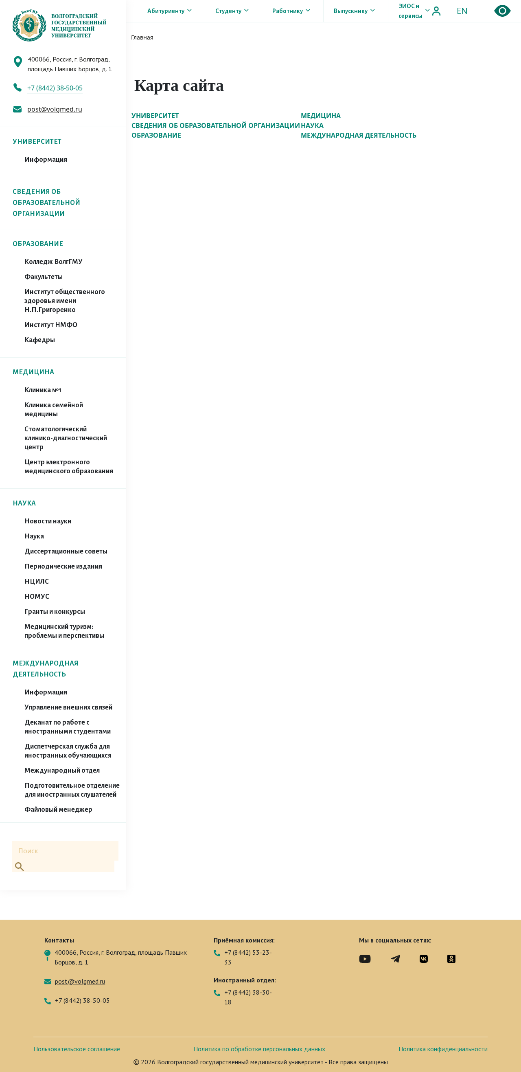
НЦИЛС (36, 581)
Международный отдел (62, 770)
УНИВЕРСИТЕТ (37, 141)
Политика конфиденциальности (443, 1049)
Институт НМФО (50, 325)
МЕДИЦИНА (33, 372)
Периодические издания (63, 566)
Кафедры (39, 340)
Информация (45, 159)
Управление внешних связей (68, 707)
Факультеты (43, 277)
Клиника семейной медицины (53, 410)
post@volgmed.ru (54, 109)
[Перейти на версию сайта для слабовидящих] (502, 11)
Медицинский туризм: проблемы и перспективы (64, 631)
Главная (142, 37)
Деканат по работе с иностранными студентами (67, 727)
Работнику (287, 11)
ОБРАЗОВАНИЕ (38, 244)
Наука (34, 536)
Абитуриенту (165, 11)
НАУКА (24, 503)
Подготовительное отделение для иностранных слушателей (72, 790)
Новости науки (47, 521)
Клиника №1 (42, 390)
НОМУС (36, 596)
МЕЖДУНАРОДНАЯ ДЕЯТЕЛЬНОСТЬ (358, 135)
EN (462, 11)
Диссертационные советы (65, 551)
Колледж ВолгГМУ (53, 262)
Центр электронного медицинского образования (68, 467)
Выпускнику (351, 11)
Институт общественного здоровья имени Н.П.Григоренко (64, 301)
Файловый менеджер (58, 809)
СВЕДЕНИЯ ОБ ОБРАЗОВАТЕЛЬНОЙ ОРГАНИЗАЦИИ (46, 202)
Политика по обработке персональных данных (259, 1049)
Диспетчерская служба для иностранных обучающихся (68, 751)
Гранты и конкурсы (54, 611)
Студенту (228, 11)
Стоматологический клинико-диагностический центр (65, 438)
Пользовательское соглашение (76, 1049)
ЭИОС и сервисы (410, 11)
